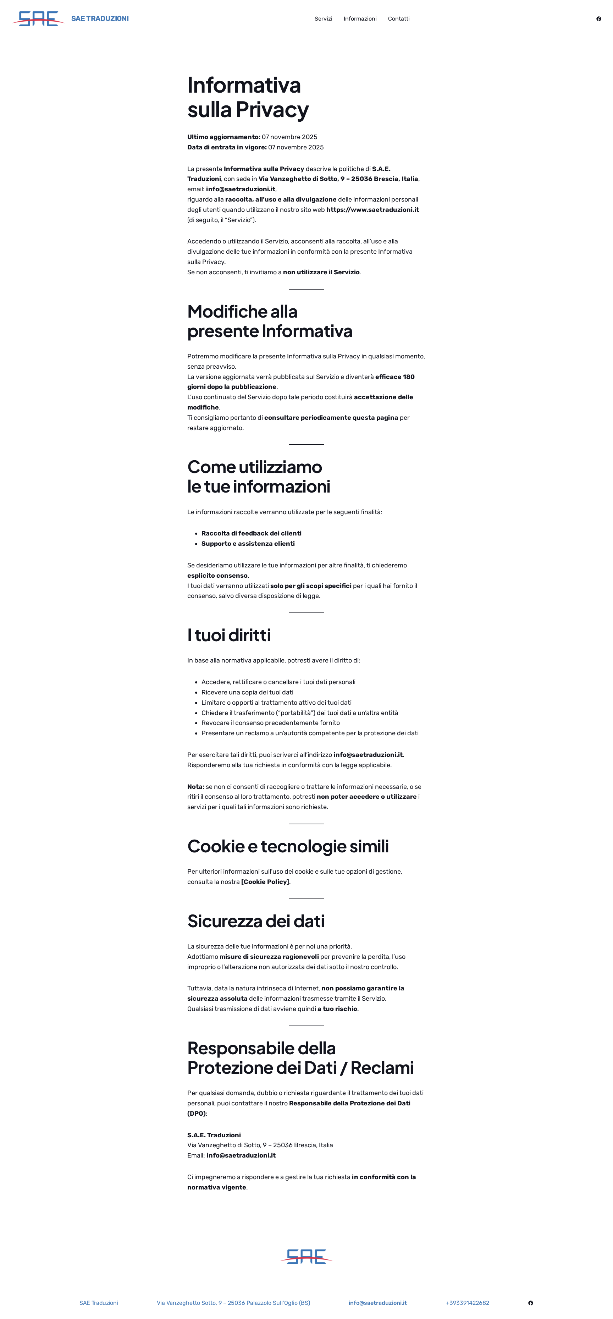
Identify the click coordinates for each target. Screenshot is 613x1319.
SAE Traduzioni (99, 18)
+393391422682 (467, 1302)
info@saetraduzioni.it (378, 1302)
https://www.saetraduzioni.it (372, 210)
